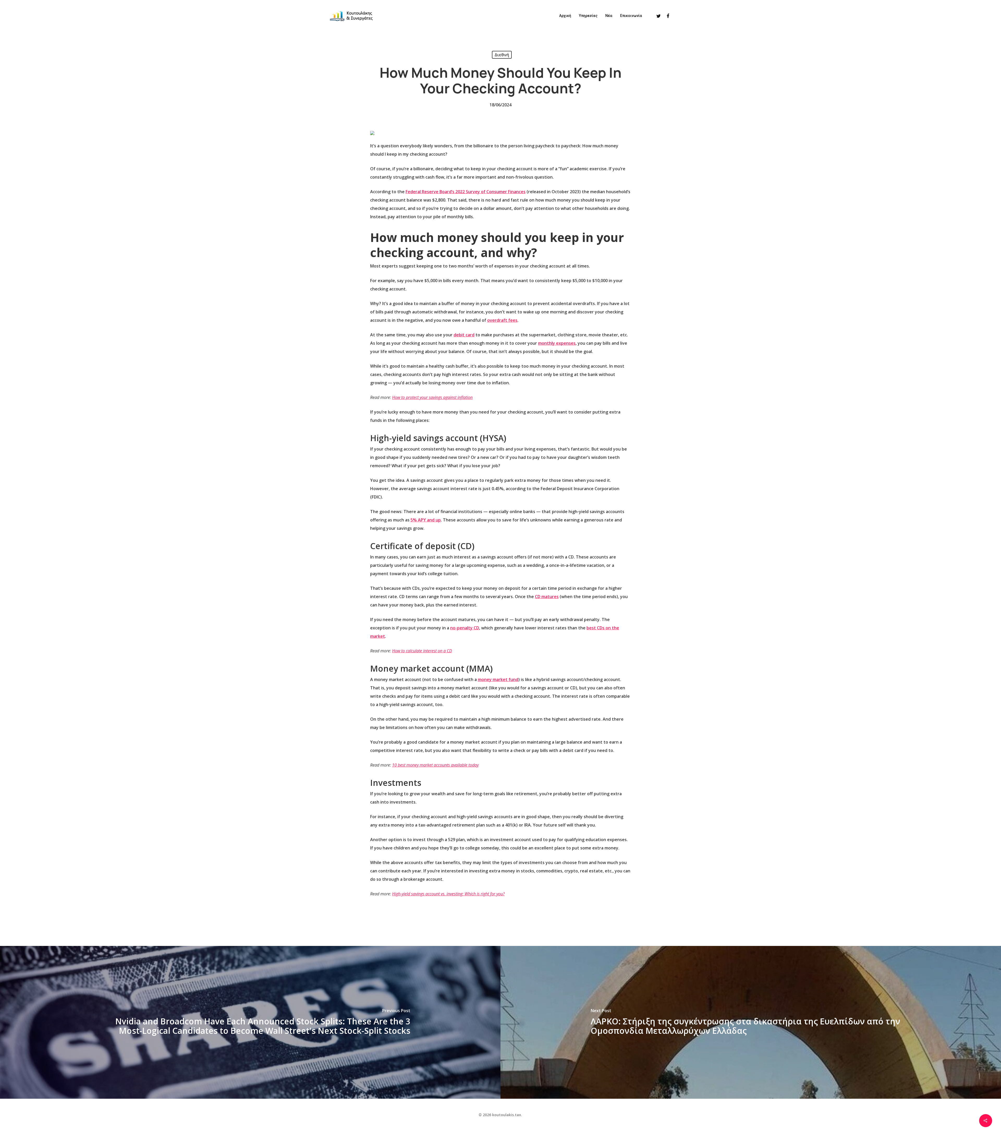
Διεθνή (502, 55)
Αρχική (565, 15)
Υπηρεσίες (588, 15)
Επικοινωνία (631, 15)
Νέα (608, 15)
